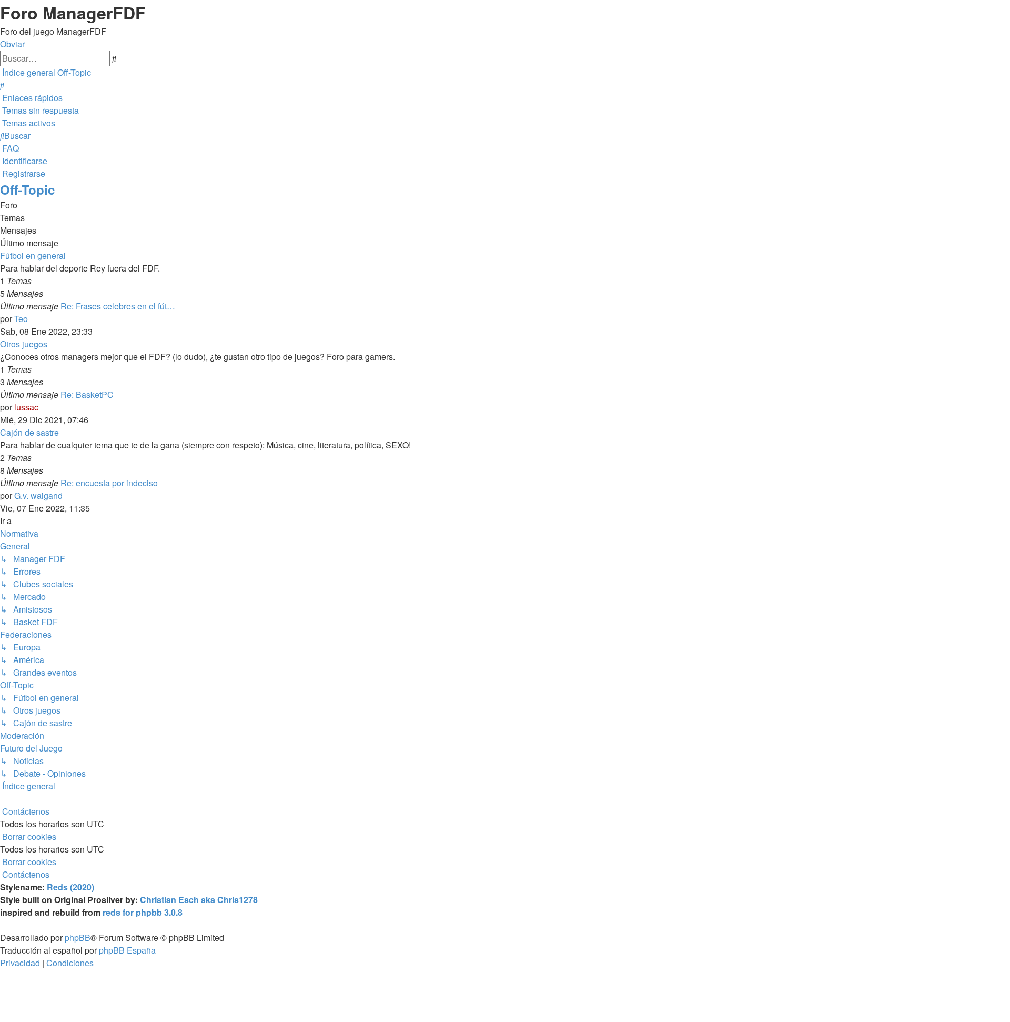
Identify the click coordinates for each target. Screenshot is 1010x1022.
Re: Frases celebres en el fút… (117, 306)
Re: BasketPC (87, 394)
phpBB (77, 937)
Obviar (12, 44)
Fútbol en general (33, 255)
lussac (26, 407)
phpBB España (127, 950)
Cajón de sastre (29, 432)
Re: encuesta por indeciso (109, 483)
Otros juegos (23, 344)
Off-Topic (27, 189)
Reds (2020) (70, 887)
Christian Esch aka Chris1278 (199, 900)
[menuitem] (2, 85)
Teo (21, 319)
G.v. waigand (38, 495)
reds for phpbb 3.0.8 (143, 912)
